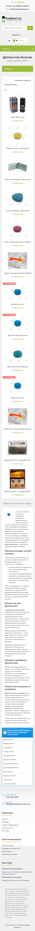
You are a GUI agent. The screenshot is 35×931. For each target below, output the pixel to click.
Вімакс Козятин (8, 771)
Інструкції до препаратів (9, 854)
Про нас (4, 819)
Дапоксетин (17, 60)
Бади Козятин (7, 779)
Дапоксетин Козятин (9, 759)
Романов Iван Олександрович (12, 869)
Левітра (12, 891)
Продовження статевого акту (11, 848)
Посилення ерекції (8, 845)
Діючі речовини (7, 851)
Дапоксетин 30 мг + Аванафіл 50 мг (17, 460)
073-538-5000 (19, 2)
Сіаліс (7, 891)
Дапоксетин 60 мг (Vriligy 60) (17, 367)
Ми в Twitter (5, 831)
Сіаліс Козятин (8, 747)
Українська (16, 35)
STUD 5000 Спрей (17, 117)
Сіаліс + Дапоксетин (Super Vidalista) (17, 242)
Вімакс (26, 893)
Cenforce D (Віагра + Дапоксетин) (17, 211)
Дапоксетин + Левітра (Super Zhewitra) (17, 429)
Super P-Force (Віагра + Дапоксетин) (17, 179)
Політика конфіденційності (10, 825)
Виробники (5, 822)
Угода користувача (8, 828)
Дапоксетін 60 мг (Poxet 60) (17, 335)
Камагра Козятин (8, 743)
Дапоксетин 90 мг (17, 398)
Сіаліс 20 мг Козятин (9, 784)
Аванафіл (18, 891)
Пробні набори (9, 893)
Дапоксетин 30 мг (17, 304)
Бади (13, 895)
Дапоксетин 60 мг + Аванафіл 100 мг (17, 491)
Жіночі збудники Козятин (11, 767)
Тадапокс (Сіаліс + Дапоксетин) (17, 148)
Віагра (20, 889)
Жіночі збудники (19, 893)
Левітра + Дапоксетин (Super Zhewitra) (17, 273)
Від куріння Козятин (9, 775)
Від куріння (8, 895)
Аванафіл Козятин (9, 755)
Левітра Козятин (8, 751)
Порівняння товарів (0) (23, 80)
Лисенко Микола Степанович (12, 877)
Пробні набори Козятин (10, 763)
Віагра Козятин (8, 739)
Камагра (25, 889)
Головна (9, 60)
